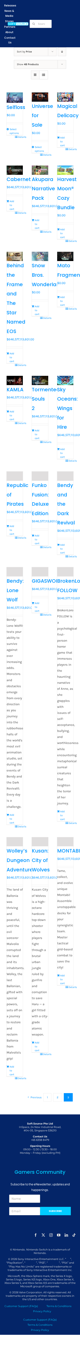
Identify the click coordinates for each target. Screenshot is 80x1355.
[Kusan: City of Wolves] (40, 841)
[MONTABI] (65, 841)
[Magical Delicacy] (65, 97)
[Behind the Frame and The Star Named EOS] (15, 256)
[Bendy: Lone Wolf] (15, 571)
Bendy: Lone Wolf (15, 590)
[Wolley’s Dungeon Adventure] (15, 841)
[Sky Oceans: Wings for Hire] (65, 380)
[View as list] (43, 75)
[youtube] (58, 1235)
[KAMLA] (15, 380)
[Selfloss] (15, 97)
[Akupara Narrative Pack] (40, 170)
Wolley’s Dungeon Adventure (20, 860)
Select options (12, 131)
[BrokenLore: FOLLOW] (65, 571)
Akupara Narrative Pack (43, 188)
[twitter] (43, 1235)
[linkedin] (66, 1235)
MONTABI (68, 850)
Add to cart (62, 141)
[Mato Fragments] (65, 256)
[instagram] (51, 1235)
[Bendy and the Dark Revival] (65, 476)
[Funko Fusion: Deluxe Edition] (40, 476)
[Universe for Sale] (40, 97)
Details (20, 136)
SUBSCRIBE (55, 1211)
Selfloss (16, 107)
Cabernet (19, 179)
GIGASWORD (47, 581)
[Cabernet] (15, 170)
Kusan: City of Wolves (41, 860)
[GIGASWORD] (40, 571)
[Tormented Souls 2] (40, 380)
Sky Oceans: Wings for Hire (67, 408)
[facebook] (35, 1235)
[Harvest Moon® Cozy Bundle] (65, 170)
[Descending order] (62, 51)
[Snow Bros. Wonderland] (40, 256)
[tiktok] (74, 1235)
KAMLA (15, 389)
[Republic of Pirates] (15, 476)
